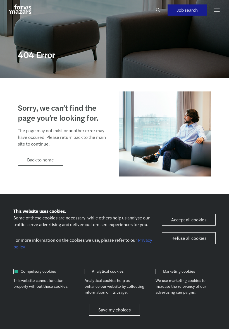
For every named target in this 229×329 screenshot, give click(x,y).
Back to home (40, 159)
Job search (187, 10)
